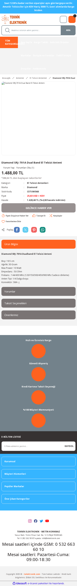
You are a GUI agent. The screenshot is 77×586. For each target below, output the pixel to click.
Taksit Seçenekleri (15, 303)
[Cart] (72, 19)
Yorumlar (9, 291)
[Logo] (17, 19)
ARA (68, 30)
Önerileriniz (11, 315)
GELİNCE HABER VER (39, 208)
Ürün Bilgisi (11, 244)
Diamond (32, 187)
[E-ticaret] (38, 583)
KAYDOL (69, 446)
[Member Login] (63, 19)
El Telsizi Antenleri (37, 182)
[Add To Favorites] (11, 221)
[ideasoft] (20, 583)
